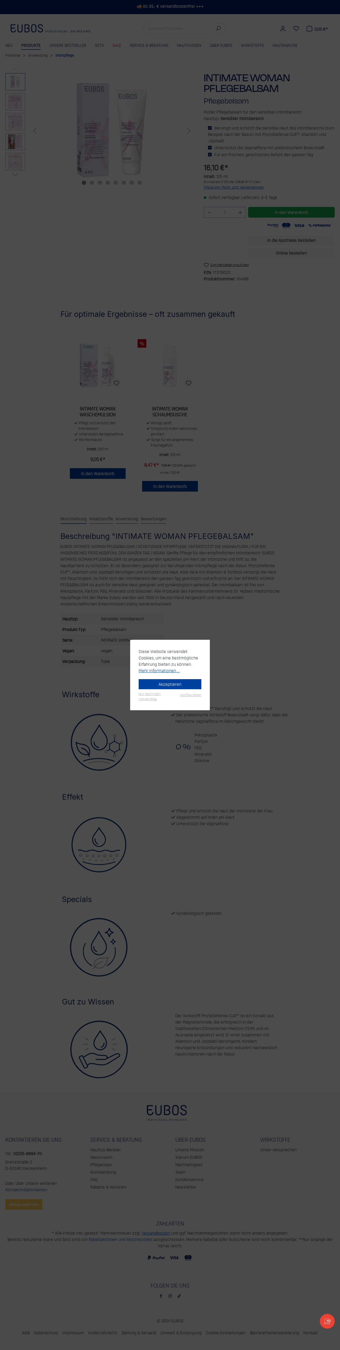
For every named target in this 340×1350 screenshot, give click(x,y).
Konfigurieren (190, 695)
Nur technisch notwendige (150, 696)
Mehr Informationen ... (159, 670)
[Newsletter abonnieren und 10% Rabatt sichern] (327, 1321)
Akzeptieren (170, 684)
